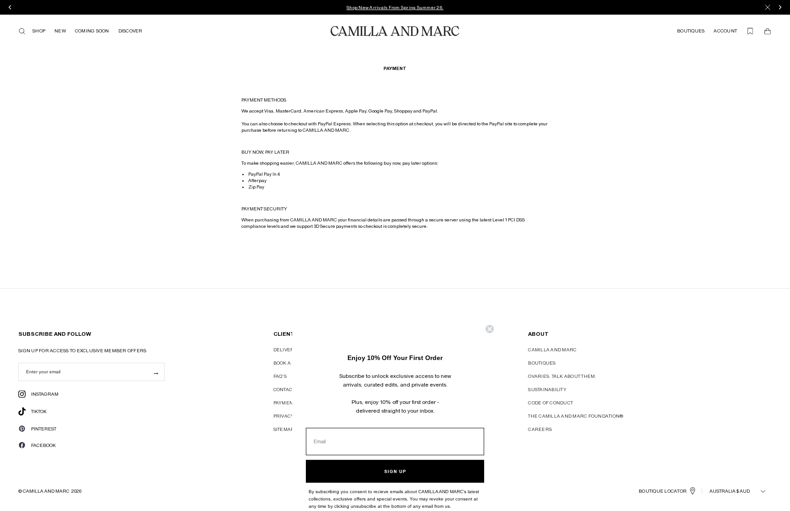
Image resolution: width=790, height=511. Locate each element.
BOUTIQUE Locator (663, 491)
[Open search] (22, 31)
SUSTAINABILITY (547, 389)
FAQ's (280, 376)
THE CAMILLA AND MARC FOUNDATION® (575, 416)
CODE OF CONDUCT (550, 402)
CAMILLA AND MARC (552, 349)
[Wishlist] (750, 31)
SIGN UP (395, 459)
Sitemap (283, 429)
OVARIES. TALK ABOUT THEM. (562, 376)
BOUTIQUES (541, 363)
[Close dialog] (489, 317)
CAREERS (540, 429)
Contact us (288, 389)
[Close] (767, 7)
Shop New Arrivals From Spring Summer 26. (395, 7)
